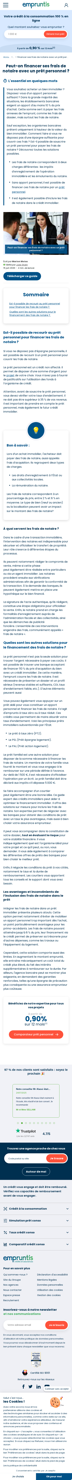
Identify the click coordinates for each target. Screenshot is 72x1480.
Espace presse (11, 1295)
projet (10, 375)
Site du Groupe (12, 1279)
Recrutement (11, 1300)
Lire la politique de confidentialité (20, 1465)
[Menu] (5, 5)
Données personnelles (50, 1284)
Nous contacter (12, 1290)
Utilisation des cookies (50, 1290)
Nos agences (10, 1284)
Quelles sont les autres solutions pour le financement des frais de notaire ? (32, 313)
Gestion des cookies (49, 1295)
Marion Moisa (20, 261)
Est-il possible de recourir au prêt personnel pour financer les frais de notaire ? (34, 305)
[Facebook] (23, 1387)
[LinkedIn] (39, 1387)
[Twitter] (30, 1387)
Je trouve (56, 1158)
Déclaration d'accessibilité (52, 1274)
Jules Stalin (22, 264)
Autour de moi (36, 1172)
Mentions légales (47, 1279)
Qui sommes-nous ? (15, 1274)
